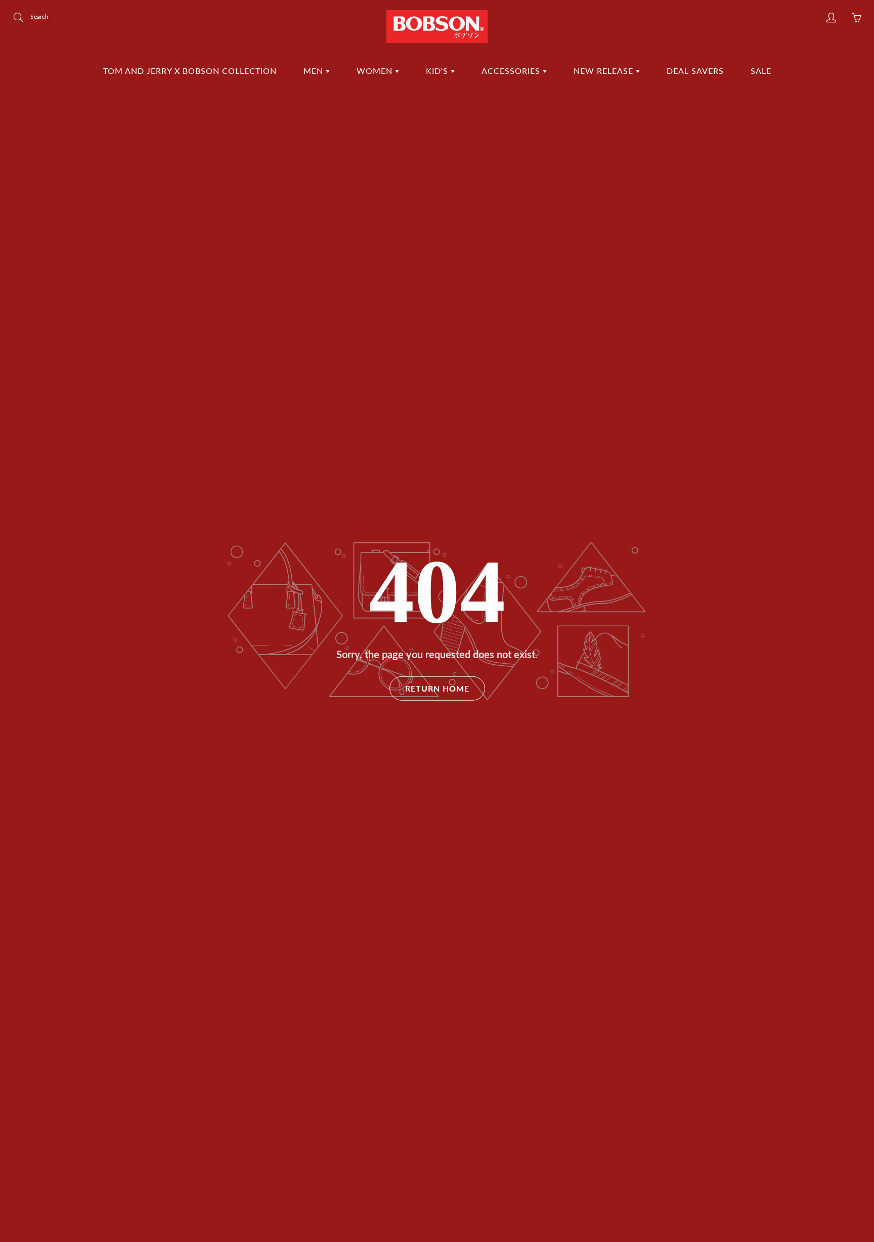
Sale (761, 70)
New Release (605, 70)
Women (376, 70)
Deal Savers (695, 70)
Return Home (437, 688)
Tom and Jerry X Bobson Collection (190, 70)
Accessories (512, 70)
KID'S (438, 70)
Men (314, 70)
